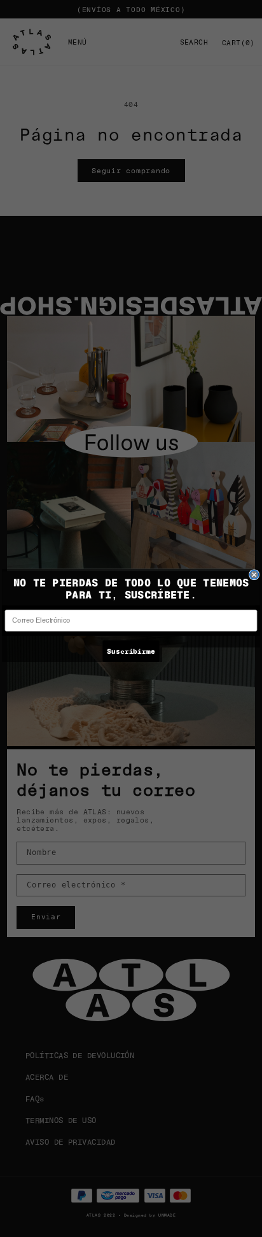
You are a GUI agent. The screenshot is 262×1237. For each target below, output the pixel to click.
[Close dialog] (254, 574)
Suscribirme (131, 650)
